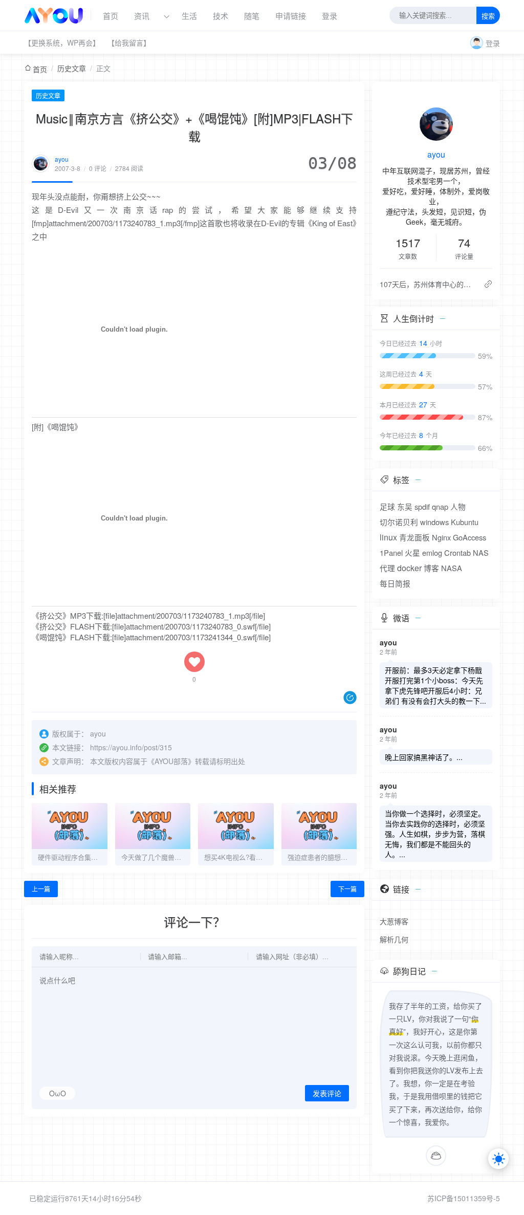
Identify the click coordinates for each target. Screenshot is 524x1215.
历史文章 (71, 68)
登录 (329, 15)
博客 (431, 567)
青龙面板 (414, 537)
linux (388, 537)
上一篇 (41, 888)
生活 (189, 15)
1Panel (391, 552)
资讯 (141, 15)
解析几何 (394, 939)
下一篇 (347, 888)
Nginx (441, 537)
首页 (110, 15)
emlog (432, 552)
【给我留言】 (128, 42)
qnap (440, 506)
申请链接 (290, 15)
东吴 (404, 506)
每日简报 (395, 583)
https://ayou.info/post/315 (131, 747)
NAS (481, 552)
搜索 (488, 16)
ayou (62, 159)
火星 (412, 552)
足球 (387, 506)
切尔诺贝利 (399, 521)
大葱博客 (394, 921)
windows (434, 521)
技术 (220, 15)
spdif (422, 506)
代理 (387, 567)
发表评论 (327, 1094)
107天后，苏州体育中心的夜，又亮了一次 (427, 284)
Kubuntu (464, 521)
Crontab (457, 552)
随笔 (251, 15)
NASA (451, 567)
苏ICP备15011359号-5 (463, 1198)
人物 (458, 506)
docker (409, 568)
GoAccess (469, 537)
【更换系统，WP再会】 (62, 42)
